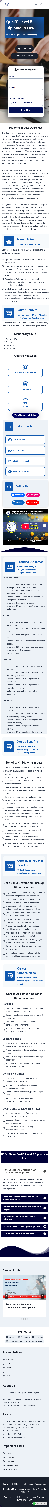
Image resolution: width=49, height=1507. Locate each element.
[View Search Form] (41, 4)
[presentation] (24, 1287)
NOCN (8, 1372)
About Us (10, 1457)
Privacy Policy (12, 1469)
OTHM (8, 1363)
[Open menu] (36, 4)
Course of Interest (18, 98)
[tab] (20, 1319)
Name (11, 77)
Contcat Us (11, 1461)
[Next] (42, 1296)
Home (8, 1453)
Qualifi (8, 1367)
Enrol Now (26, 110)
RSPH (8, 1376)
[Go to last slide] (6, 1296)
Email (12, 87)
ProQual (9, 1359)
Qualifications (12, 1465)
